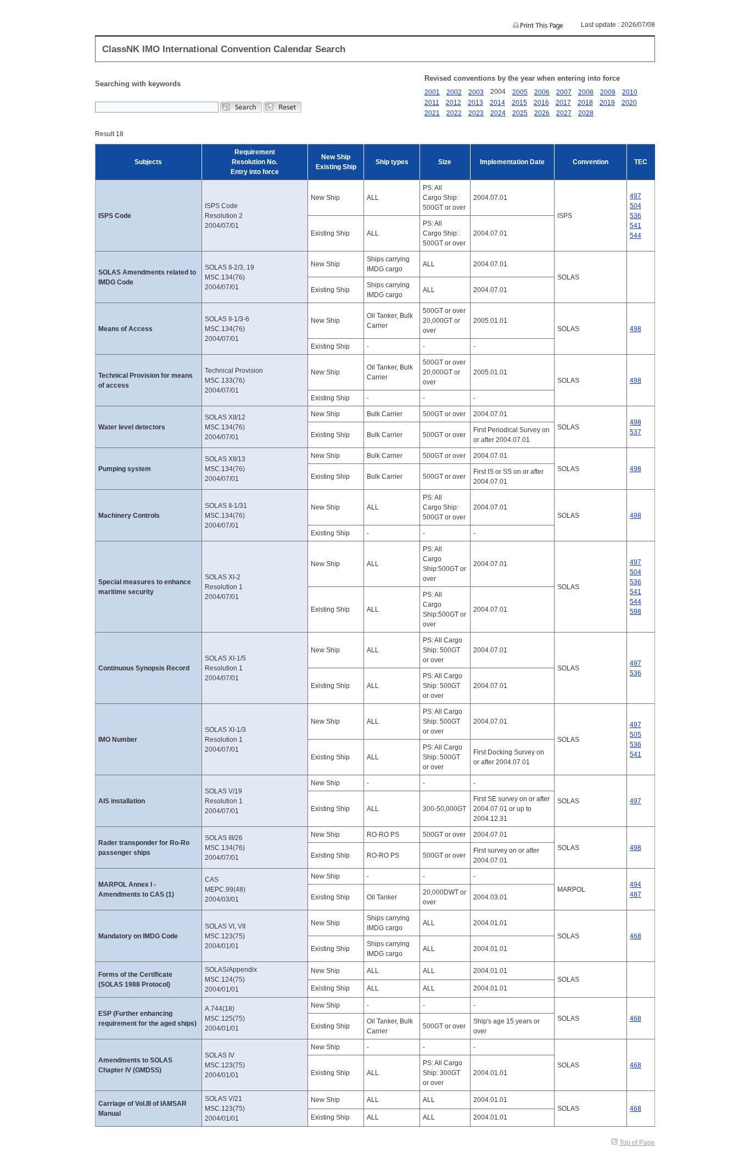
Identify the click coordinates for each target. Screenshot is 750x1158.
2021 (432, 113)
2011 (431, 103)
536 (635, 216)
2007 (564, 92)
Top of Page (637, 1142)
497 (635, 196)
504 (635, 206)
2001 (432, 92)
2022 (454, 113)
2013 (475, 103)
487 (635, 894)
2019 (607, 103)
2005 (520, 92)
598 (635, 612)
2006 (542, 92)
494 (635, 884)
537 (635, 432)
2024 (498, 113)
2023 (476, 113)
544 (635, 235)
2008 (586, 92)
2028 (586, 113)
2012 (453, 103)
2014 (497, 103)
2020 (629, 103)
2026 (542, 113)
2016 (541, 103)
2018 (585, 103)
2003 (476, 92)
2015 (519, 103)
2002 (454, 92)
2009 (607, 92)
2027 (564, 113)
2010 (629, 92)
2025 (520, 113)
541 (635, 226)
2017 (563, 103)
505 (635, 735)
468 (635, 936)
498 (635, 329)
